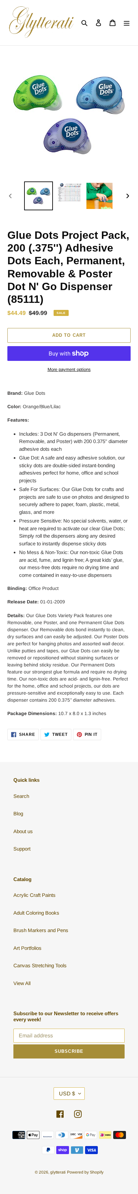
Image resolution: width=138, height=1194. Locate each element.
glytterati (58, 1172)
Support (21, 849)
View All (21, 983)
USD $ (67, 1093)
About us (23, 831)
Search (21, 796)
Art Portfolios (27, 948)
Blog (18, 813)
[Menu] (127, 22)
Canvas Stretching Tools (40, 965)
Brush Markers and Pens (40, 930)
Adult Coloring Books (36, 913)
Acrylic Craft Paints (34, 895)
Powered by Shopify (85, 1172)
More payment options (69, 369)
